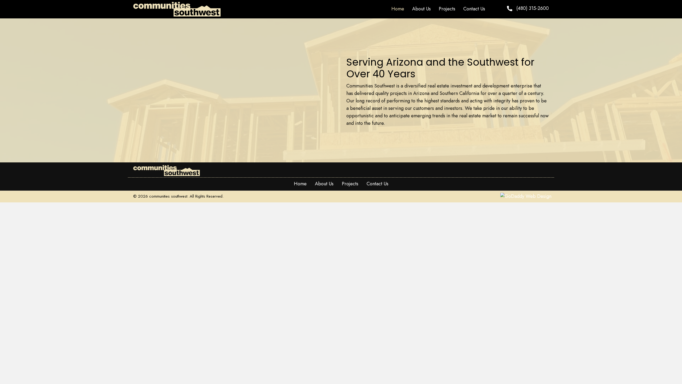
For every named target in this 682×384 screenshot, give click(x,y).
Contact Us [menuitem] (377, 183)
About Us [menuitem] (324, 183)
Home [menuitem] (300, 183)
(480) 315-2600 (532, 8)
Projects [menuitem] (350, 183)
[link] (397, 9)
